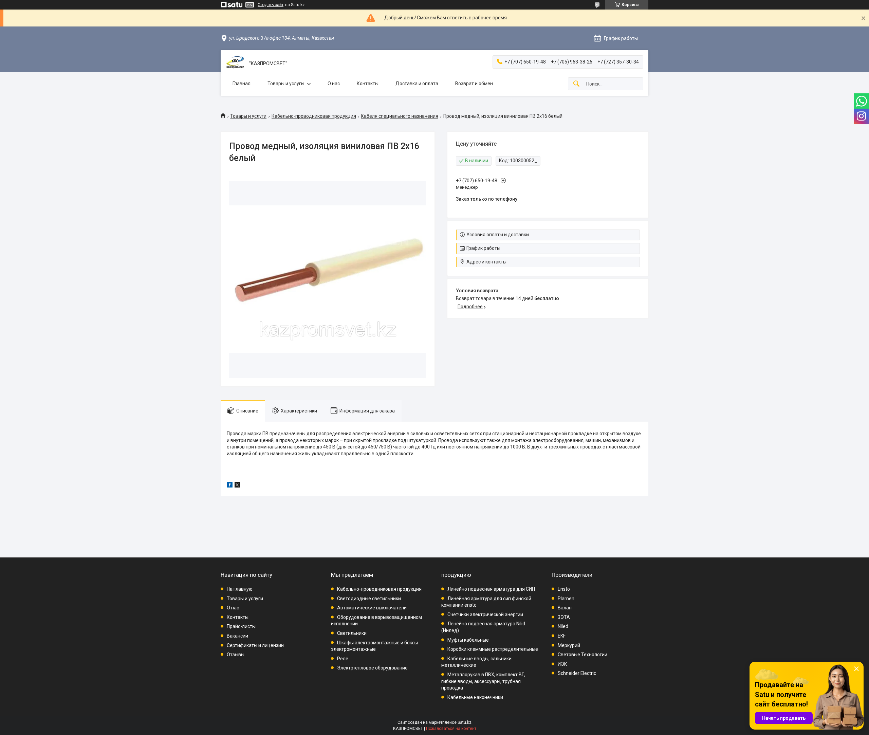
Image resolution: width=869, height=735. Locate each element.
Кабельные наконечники (475, 697)
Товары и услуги (285, 83)
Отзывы (235, 654)
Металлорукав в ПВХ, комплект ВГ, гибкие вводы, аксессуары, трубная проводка (483, 681)
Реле (342, 658)
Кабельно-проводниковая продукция (314, 116)
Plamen (566, 598)
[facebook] (230, 486)
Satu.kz (465, 722)
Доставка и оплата (416, 83)
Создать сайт (270, 4)
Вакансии (237, 636)
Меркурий (569, 645)
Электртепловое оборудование (372, 667)
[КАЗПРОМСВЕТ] (235, 63)
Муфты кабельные (468, 640)
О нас (334, 83)
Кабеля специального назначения (399, 116)
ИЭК (562, 664)
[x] (237, 486)
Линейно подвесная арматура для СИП (491, 589)
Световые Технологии (582, 654)
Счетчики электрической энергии (485, 614)
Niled (563, 626)
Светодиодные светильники (369, 598)
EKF (562, 636)
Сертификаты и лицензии (255, 645)
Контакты (367, 83)
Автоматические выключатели (372, 607)
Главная (242, 83)
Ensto (564, 589)
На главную (240, 589)
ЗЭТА (564, 617)
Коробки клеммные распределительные (492, 649)
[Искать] (576, 84)
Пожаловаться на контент (451, 728)
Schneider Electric (577, 673)
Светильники (352, 633)
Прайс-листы (241, 626)
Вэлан (565, 607)
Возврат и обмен (474, 83)
